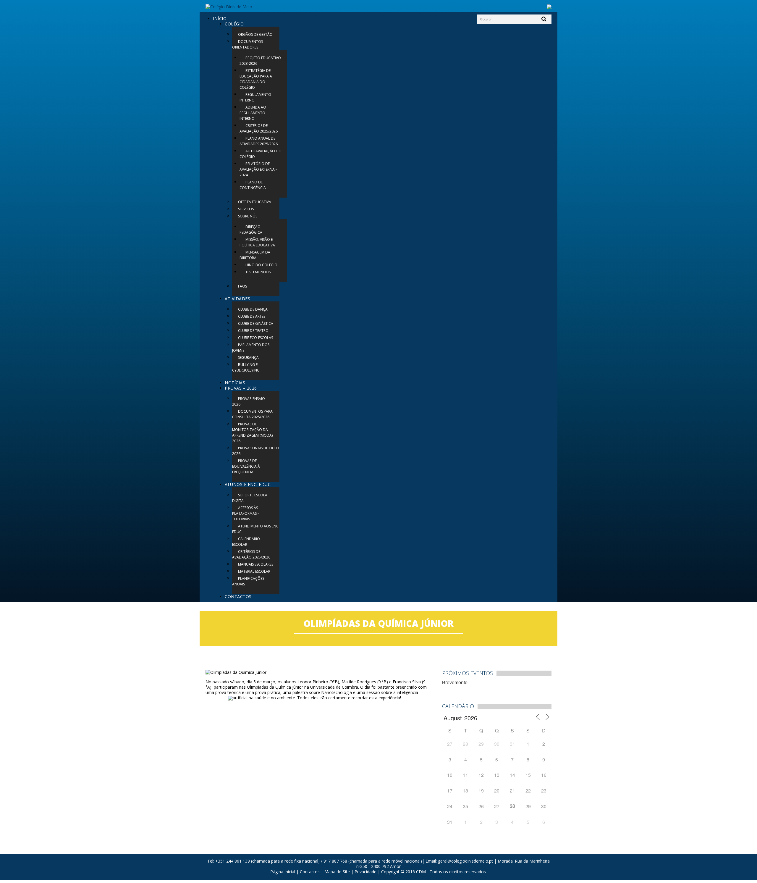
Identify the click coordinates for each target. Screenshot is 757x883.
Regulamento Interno (255, 97)
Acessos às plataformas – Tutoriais (245, 513)
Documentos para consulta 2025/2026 (252, 414)
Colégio (234, 24)
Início (220, 18)
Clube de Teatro (253, 330)
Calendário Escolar (246, 541)
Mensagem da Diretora (255, 255)
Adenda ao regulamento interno (253, 113)
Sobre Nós (247, 216)
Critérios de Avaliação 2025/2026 (259, 128)
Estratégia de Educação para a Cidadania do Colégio (256, 79)
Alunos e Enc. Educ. (248, 484)
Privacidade (365, 871)
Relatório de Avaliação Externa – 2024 (258, 169)
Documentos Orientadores (247, 44)
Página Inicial (282, 871)
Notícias (235, 382)
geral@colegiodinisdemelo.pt (465, 861)
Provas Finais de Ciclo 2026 (255, 450)
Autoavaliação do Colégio (261, 153)
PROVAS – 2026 (241, 388)
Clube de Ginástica (255, 323)
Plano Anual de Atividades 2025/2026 (259, 141)
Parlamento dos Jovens (250, 347)
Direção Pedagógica (251, 229)
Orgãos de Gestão (255, 34)
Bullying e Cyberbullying (246, 367)
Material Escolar (254, 571)
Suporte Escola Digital (249, 498)
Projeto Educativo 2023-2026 (260, 60)
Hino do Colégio (261, 264)
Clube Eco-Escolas (255, 337)
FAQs (242, 286)
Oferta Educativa (254, 201)
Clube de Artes (251, 316)
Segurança (248, 357)
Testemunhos (258, 272)
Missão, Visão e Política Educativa (257, 242)
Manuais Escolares (255, 564)
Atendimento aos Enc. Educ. (255, 529)
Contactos (238, 596)
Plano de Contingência (253, 185)
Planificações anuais (248, 581)
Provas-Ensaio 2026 (248, 401)
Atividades (237, 298)
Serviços (246, 209)
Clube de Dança (253, 309)
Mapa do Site (337, 871)
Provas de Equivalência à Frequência (246, 466)
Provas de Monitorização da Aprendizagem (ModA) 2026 (252, 432)
